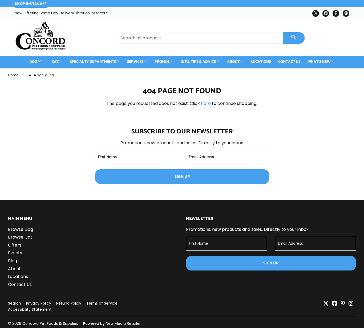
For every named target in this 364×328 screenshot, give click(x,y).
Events (15, 253)
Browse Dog (20, 229)
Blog (12, 261)
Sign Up (182, 176)
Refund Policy (68, 303)
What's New (319, 62)
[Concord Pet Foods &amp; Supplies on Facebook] (334, 304)
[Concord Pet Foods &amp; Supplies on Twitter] (326, 304)
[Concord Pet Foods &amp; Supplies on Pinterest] (343, 304)
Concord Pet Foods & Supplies (50, 323)
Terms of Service (102, 303)
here (206, 103)
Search (14, 303)
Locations (261, 62)
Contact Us (289, 62)
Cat (55, 62)
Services (135, 62)
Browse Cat (20, 237)
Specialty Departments (93, 62)
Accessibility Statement (30, 309)
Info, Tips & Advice (199, 62)
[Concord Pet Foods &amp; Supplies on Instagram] (351, 304)
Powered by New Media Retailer (112, 323)
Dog (33, 62)
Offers (14, 245)
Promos (162, 62)
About (233, 62)
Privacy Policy (38, 303)
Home (13, 74)
